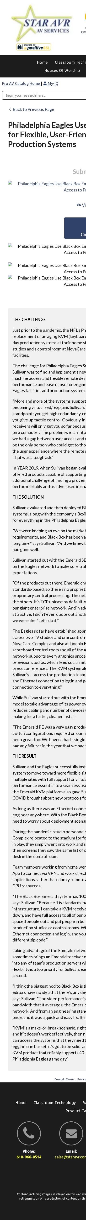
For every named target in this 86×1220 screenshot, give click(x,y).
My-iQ (52, 83)
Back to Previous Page (33, 109)
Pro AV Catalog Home (21, 83)
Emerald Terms (64, 1079)
